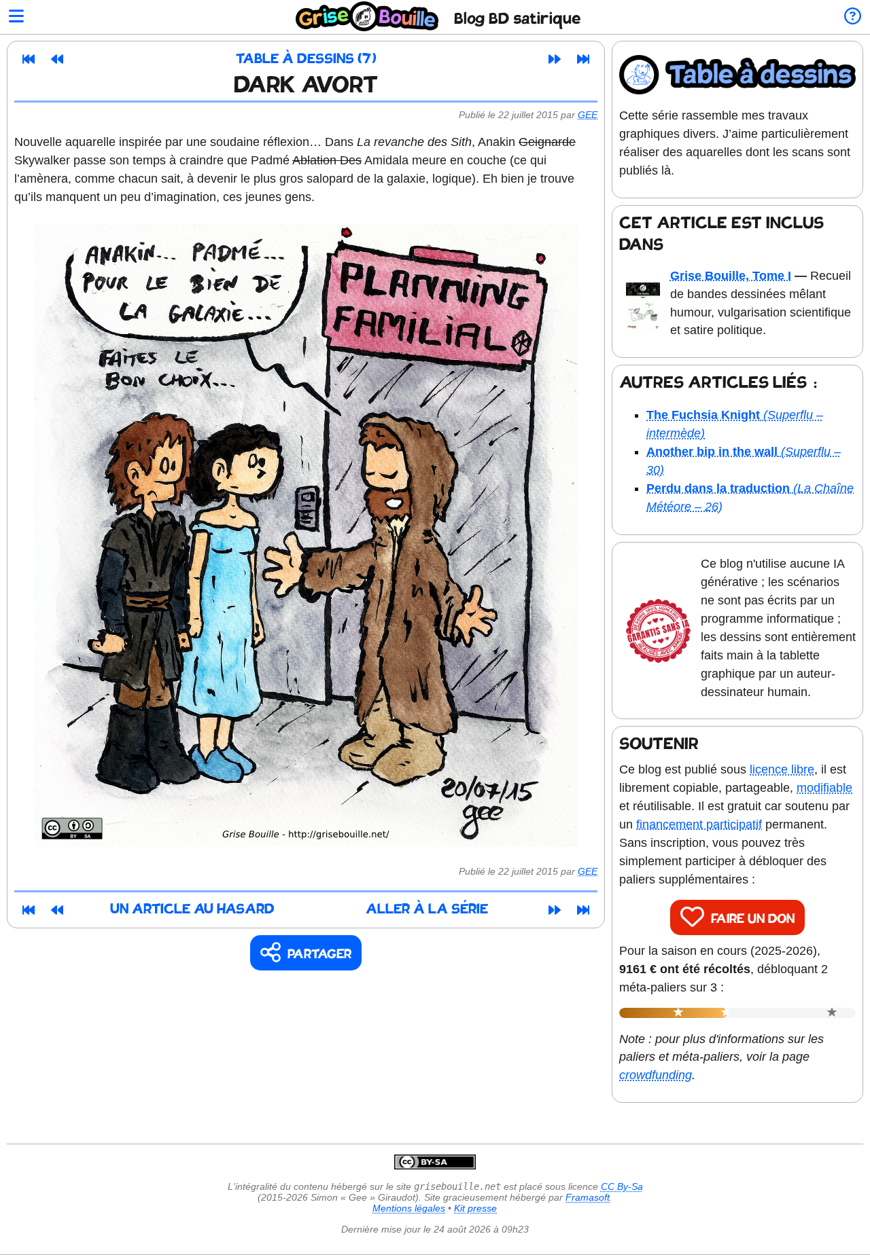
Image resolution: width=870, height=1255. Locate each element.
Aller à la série (427, 910)
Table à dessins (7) (306, 59)
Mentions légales (408, 1208)
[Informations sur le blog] (852, 17)
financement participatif (699, 824)
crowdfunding (655, 1075)
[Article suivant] (555, 59)
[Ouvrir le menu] (16, 17)
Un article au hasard (192, 910)
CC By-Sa (622, 1186)
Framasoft (588, 1197)
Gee (587, 114)
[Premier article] (28, 59)
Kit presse (475, 1208)
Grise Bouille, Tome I (730, 276)
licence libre (782, 769)
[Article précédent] (57, 59)
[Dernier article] (583, 59)
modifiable (824, 788)
